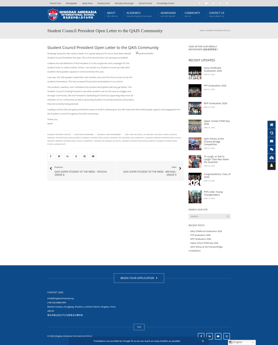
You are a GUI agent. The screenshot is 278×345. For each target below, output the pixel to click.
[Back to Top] (272, 166)
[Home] (272, 125)
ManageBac (71, 3)
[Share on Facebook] (50, 156)
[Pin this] (84, 156)
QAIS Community (138, 138)
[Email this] (93, 156)
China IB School (136, 134)
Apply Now (87, 3)
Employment (103, 3)
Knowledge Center (165, 3)
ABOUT (112, 14)
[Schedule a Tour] (272, 158)
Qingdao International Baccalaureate (139, 141)
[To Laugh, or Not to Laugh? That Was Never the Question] (195, 161)
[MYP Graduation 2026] (195, 108)
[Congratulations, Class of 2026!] (195, 179)
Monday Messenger (124, 3)
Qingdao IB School (113, 141)
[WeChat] (272, 149)
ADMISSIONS (168, 14)
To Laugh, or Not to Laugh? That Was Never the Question (216, 159)
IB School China (161, 134)
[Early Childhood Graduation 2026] (195, 72)
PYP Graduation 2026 (215, 85)
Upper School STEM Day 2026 (217, 122)
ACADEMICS (139, 14)
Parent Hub (55, 3)
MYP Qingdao (124, 138)
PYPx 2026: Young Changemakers (213, 193)
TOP (139, 327)
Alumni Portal (145, 3)
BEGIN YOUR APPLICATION (137, 278)
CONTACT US (216, 14)
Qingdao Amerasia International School (163, 138)
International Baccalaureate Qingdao (72, 138)
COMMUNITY (192, 14)
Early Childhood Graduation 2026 (213, 69)
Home (202, 30)
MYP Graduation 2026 (215, 103)
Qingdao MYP (60, 144)
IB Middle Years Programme (109, 134)
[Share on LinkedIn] (67, 156)
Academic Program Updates (218, 30)
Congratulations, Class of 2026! (217, 176)
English (237, 342)
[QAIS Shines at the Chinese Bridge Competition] (195, 143)
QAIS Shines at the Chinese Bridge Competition (214, 141)
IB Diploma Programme (84, 134)
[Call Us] (272, 133)
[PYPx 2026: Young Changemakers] (195, 196)
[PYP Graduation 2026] (195, 90)
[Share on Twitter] (59, 156)
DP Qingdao (149, 134)
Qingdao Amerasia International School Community (70, 141)
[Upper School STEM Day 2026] (195, 126)
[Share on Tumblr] (76, 156)
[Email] (272, 141)
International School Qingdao (104, 138)
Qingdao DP (99, 141)
